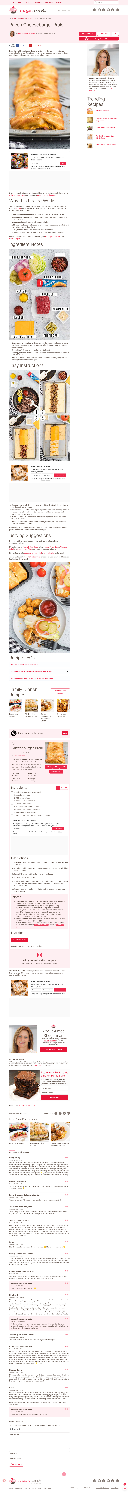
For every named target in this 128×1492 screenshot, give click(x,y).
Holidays (37, 2)
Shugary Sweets (39, 9)
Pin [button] (56, 767)
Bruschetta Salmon (13, 715)
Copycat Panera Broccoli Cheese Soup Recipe (107, 120)
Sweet (19, 2)
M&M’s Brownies (34, 557)
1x (57, 788)
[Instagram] (94, 9)
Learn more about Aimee (53, 1049)
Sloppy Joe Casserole (61, 715)
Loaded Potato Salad (51, 547)
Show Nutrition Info (19, 940)
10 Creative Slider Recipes (31, 715)
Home (12, 2)
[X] (108, 9)
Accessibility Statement (102, 1488)
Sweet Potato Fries (24, 549)
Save (49, 767)
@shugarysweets (34, 963)
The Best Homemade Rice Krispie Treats (105, 137)
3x (66, 788)
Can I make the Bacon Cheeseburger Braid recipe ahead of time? (31, 671)
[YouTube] (99, 9)
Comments (104, 33)
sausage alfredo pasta (53, 236)
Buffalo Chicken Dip (102, 110)
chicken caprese (15, 239)
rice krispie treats (50, 1041)
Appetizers (23, 1105)
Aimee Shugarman (23, 33)
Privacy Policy (115, 1488)
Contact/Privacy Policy (33, 1488)
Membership (49, 2)
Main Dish (29, 18)
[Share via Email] (68, 1113)
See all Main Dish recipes (60, 692)
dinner (18, 208)
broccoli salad (49, 553)
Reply (66, 1157)
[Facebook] (103, 9)
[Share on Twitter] (64, 1113)
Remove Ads (56, 771)
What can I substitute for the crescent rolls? (25, 664)
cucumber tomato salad (33, 553)
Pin (115, 33)
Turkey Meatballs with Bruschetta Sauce (47, 717)
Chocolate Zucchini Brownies (105, 127)
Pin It (65, 733)
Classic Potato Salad (30, 547)
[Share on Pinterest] (60, 1113)
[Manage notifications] (4, 1480)
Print (63, 767)
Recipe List (21, 18)
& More (58, 2)
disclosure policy (37, 1065)
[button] (29, 33)
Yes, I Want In (54, 1097)
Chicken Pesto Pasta (17, 195)
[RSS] (117, 9)
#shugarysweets (51, 963)
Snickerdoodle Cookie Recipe (106, 145)
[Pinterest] (112, 9)
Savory (28, 2)
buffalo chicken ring (41, 925)
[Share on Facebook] (55, 1113)
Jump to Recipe (87, 33)
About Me (18, 1488)
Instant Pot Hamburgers (46, 195)
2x (62, 788)
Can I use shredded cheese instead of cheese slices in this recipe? (32, 678)
